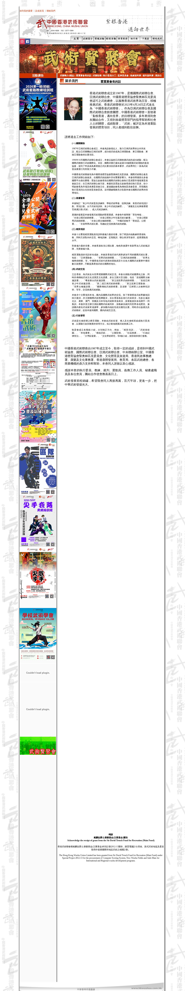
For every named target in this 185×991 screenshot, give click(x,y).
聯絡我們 (51, 11)
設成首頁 (39, 11)
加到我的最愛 (26, 11)
